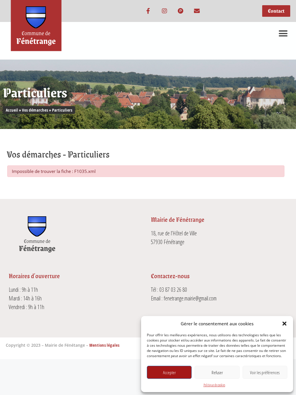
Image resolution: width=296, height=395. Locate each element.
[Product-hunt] (181, 11)
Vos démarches (35, 110)
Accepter (169, 372)
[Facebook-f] (148, 11)
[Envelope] (197, 11)
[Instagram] (164, 11)
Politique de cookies (214, 385)
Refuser (217, 372)
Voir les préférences (265, 372)
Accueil (12, 110)
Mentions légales (104, 345)
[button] (284, 323)
